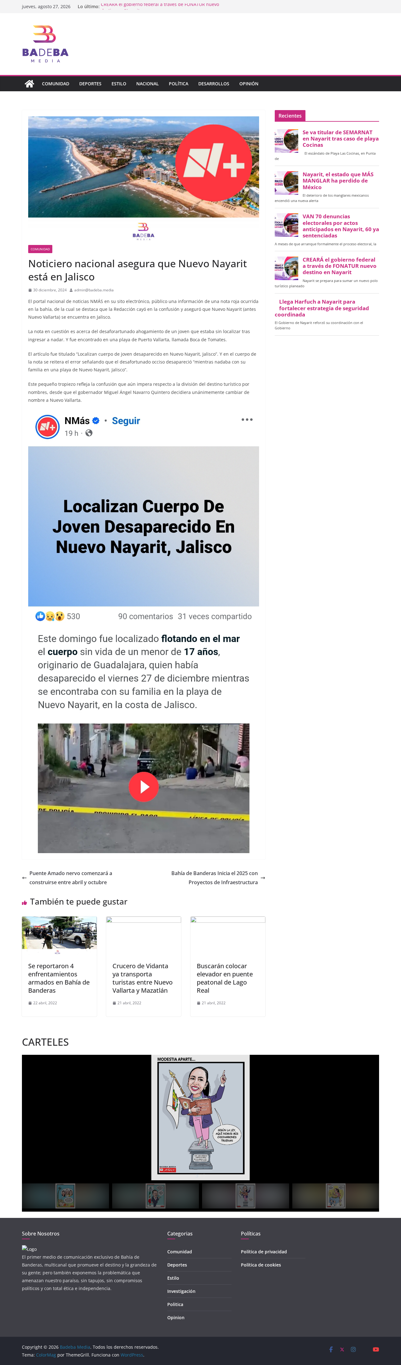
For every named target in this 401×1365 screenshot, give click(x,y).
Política (178, 84)
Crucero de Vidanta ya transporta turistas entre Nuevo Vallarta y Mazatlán (142, 978)
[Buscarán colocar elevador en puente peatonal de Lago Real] (227, 920)
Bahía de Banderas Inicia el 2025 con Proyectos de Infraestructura (214, 878)
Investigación (181, 1291)
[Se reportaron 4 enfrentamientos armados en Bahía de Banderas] (59, 920)
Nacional (147, 84)
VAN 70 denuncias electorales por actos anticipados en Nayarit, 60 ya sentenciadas (341, 226)
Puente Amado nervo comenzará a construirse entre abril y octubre (70, 878)
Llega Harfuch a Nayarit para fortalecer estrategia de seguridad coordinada (322, 308)
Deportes (90, 84)
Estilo (119, 84)
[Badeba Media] (29, 83)
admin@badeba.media (94, 290)
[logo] (29, 1249)
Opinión (248, 84)
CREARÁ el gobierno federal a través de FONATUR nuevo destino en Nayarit (340, 266)
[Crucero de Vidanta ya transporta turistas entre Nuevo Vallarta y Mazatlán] (143, 920)
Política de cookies (261, 1265)
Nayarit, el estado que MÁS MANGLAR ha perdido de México (338, 180)
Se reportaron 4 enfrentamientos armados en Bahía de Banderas (59, 978)
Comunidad (55, 84)
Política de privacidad (264, 1252)
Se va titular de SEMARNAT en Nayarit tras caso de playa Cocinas (341, 138)
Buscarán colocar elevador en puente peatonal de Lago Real (225, 978)
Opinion (176, 1317)
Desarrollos (213, 84)
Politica (175, 1304)
